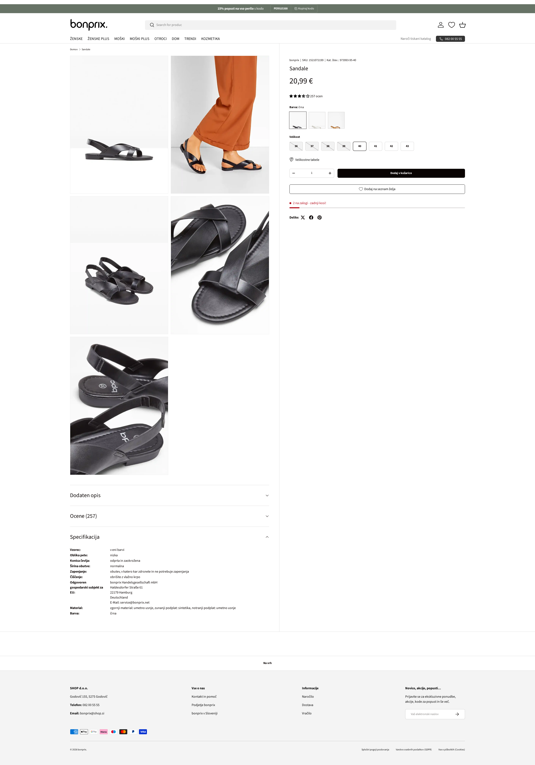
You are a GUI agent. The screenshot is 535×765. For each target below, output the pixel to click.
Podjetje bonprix (203, 705)
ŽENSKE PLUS (98, 38)
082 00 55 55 (84, 705)
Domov (74, 49)
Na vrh (267, 663)
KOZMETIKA (210, 38)
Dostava (307, 705)
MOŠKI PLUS (139, 38)
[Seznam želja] (451, 24)
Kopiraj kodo (306, 8)
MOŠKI (119, 38)
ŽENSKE (76, 38)
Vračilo (307, 713)
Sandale (86, 49)
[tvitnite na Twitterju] (303, 217)
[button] (462, 24)
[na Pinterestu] (319, 217)
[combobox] (270, 25)
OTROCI (160, 38)
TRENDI (190, 38)
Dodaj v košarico (401, 173)
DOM (175, 38)
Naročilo (308, 696)
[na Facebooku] (311, 217)
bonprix (294, 60)
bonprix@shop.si (87, 713)
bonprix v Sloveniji (205, 713)
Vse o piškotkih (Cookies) (451, 749)
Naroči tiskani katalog (416, 38)
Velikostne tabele (307, 159)
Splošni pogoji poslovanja (375, 749)
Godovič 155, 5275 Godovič (88, 696)
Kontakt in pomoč (204, 696)
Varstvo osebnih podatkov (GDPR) (414, 749)
